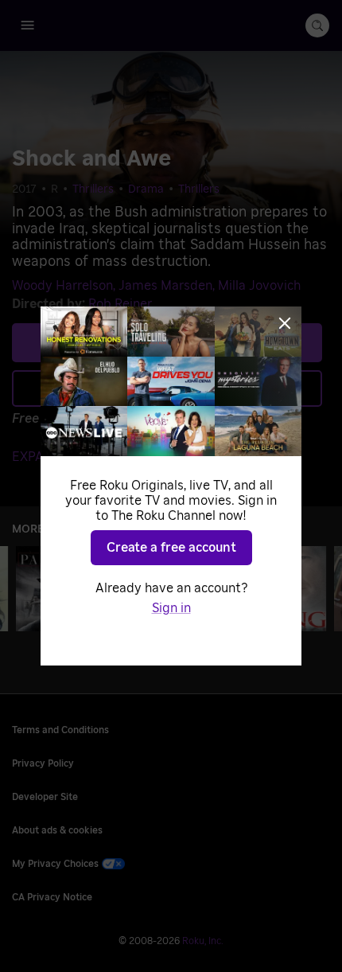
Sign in (171, 608)
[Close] (284, 323)
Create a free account (171, 547)
